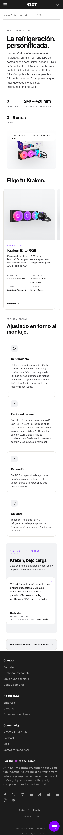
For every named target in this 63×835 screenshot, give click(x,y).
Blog (6, 743)
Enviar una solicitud (16, 678)
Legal (17, 828)
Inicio (6, 14)
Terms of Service (41, 828)
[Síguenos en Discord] (57, 794)
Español (37, 810)
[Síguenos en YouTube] (31, 794)
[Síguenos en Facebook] (5, 794)
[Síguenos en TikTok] (40, 794)
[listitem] (29, 249)
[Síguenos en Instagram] (22, 794)
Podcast (8, 737)
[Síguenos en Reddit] (48, 794)
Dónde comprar (13, 684)
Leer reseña (43, 618)
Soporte (8, 667)
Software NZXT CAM (17, 749)
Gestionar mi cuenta (16, 672)
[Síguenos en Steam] (13, 800)
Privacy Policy (27, 828)
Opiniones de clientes (17, 714)
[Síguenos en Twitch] (5, 800)
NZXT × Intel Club (15, 732)
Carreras (8, 708)
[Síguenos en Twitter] (13, 794)
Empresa (9, 702)
